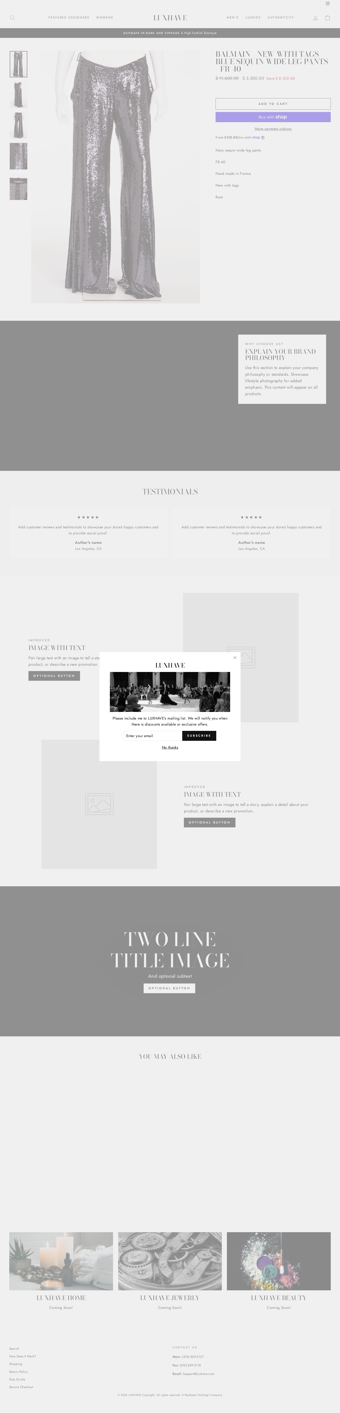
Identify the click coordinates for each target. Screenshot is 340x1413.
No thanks (170, 747)
